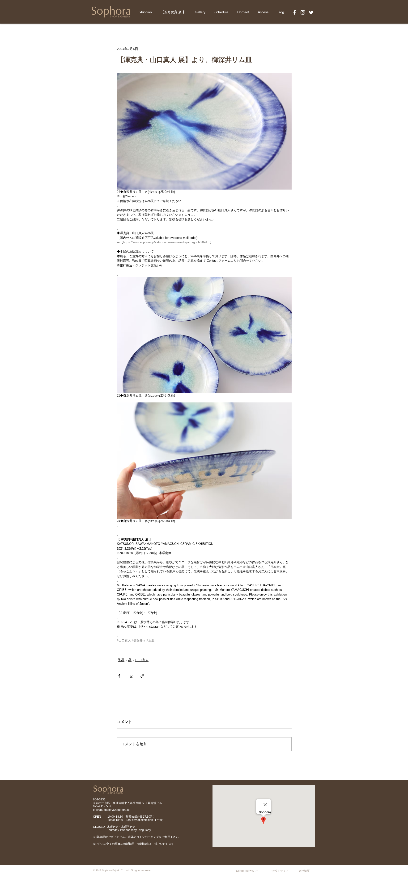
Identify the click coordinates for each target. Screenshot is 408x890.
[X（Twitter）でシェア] (130, 676)
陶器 (121, 660)
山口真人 (142, 660)
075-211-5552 (102, 806)
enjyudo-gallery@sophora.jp (111, 809)
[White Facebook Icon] (295, 12)
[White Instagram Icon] (303, 12)
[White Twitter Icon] (311, 12)
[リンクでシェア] (142, 676)
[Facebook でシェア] (119, 676)
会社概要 (304, 871)
